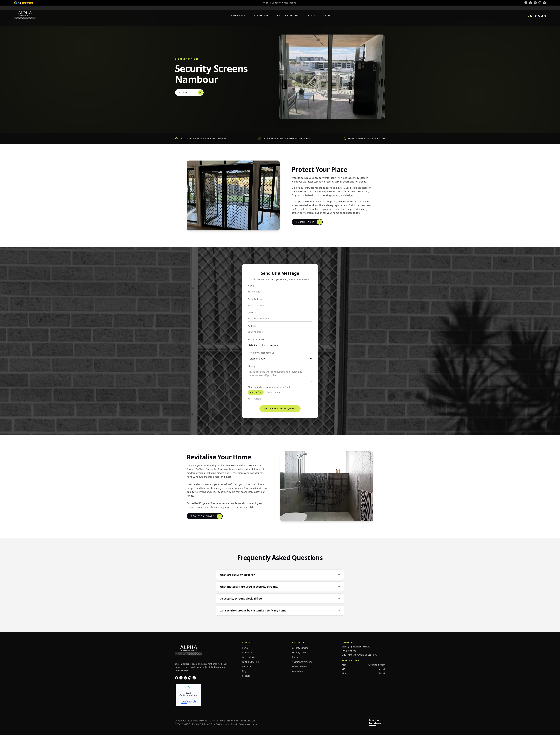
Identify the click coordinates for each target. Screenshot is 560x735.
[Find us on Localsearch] (544, 2)
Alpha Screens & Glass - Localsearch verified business (188, 695)
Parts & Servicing (288, 16)
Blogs (312, 16)
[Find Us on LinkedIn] (185, 678)
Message (252, 366)
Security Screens (300, 647)
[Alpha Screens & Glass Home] (25, 15)
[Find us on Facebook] (525, 2)
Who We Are (238, 16)
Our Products (259, 16)
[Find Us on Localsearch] (194, 678)
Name (252, 285)
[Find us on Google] (539, 2)
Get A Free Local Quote (280, 408)
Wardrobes (297, 671)
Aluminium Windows (302, 661)
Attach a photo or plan (269, 387)
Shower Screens (300, 666)
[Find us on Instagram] (530, 2)
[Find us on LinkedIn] (535, 2)
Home (245, 647)
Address (252, 326)
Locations (246, 666)
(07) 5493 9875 (303, 209)
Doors (295, 657)
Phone (252, 312)
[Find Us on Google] (189, 678)
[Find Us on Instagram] (181, 678)
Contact (327, 16)
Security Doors (299, 652)
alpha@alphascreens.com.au (356, 646)
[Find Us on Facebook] (176, 678)
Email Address (256, 299)
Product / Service (256, 339)
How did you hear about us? (261, 352)
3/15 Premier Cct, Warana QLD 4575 (359, 654)
